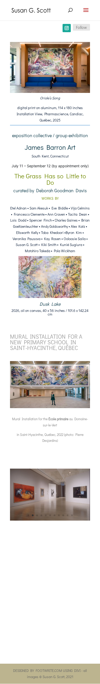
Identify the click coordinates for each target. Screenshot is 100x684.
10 (67, 515)
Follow (81, 27)
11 (72, 515)
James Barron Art (50, 147)
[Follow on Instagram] (67, 28)
